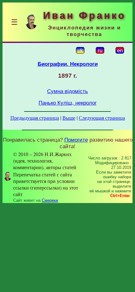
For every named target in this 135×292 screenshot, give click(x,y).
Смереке (50, 200)
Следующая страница (102, 117)
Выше (68, 117)
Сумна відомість (67, 91)
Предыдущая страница (34, 117)
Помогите (76, 140)
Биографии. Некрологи (68, 64)
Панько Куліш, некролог (68, 103)
